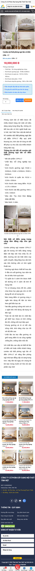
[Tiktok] (16, 500)
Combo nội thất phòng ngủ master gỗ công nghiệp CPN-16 (25, 467)
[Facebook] (11, 500)
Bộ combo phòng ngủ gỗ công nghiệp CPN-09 (9, 399)
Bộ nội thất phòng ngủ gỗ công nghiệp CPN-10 (25, 399)
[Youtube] (20, 500)
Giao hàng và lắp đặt (17, 110)
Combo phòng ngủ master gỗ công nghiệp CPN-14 (25, 444)
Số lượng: (6, 98)
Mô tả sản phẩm (6, 110)
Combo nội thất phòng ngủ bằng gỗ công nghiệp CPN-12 (25, 422)
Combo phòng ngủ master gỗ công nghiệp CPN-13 (8, 444)
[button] (27, 6)
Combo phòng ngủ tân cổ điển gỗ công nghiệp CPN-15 (8, 467)
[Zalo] (24, 500)
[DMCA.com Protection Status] (17, 526)
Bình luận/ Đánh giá (7, 114)
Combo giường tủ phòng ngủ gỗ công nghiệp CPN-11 (9, 422)
